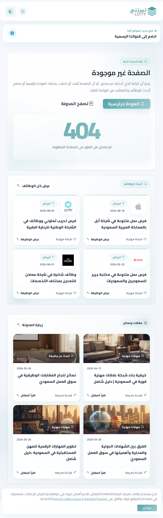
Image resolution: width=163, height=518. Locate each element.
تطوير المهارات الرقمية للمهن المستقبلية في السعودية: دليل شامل (50, 452)
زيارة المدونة (32, 325)
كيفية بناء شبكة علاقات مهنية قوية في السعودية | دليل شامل (120, 378)
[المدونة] (22, 11)
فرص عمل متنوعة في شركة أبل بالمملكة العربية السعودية (120, 223)
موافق (147, 508)
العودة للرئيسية (124, 104)
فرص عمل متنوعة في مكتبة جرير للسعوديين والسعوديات (119, 277)
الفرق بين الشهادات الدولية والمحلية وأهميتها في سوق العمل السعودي (117, 452)
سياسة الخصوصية (95, 499)
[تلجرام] (12, 33)
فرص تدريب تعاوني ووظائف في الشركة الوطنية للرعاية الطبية (49, 223)
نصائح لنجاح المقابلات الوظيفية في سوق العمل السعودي (47, 378)
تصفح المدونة (75, 103)
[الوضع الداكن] (10, 11)
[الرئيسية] (143, 11)
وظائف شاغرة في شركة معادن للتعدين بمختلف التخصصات (50, 277)
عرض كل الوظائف (36, 186)
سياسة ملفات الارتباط (67, 499)
